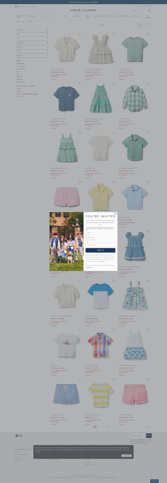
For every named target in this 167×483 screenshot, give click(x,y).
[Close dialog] (116, 214)
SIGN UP (100, 250)
